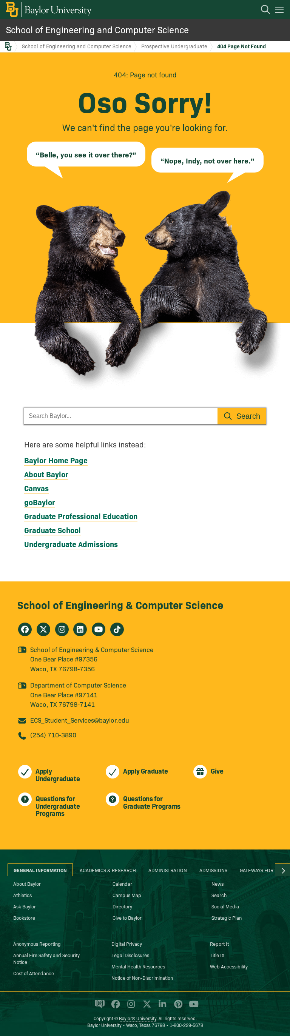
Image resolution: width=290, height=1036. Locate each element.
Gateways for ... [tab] (259, 869)
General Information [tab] (40, 869)
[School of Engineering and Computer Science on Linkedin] (80, 629)
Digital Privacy (126, 943)
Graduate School (52, 529)
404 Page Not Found (241, 46)
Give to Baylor (127, 917)
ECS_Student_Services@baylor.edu (79, 719)
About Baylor (46, 474)
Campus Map (127, 894)
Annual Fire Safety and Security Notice (46, 958)
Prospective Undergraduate (174, 46)
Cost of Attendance (33, 973)
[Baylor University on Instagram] (129, 1007)
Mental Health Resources (138, 966)
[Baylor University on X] (145, 1007)
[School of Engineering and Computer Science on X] (43, 629)
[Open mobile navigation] (280, 11)
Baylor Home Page (56, 460)
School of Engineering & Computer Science (120, 604)
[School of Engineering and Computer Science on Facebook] (24, 629)
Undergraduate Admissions (71, 543)
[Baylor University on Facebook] (114, 1007)
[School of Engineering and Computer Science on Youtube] (98, 629)
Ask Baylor (24, 906)
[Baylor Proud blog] (98, 1007)
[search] (261, 10)
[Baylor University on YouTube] (192, 1007)
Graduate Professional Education (80, 515)
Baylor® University (137, 1018)
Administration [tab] (167, 869)
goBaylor (39, 501)
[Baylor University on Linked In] (161, 1007)
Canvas (36, 488)
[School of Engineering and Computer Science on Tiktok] (117, 629)
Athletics (22, 894)
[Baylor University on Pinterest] (177, 1007)
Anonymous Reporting (37, 943)
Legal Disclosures (130, 954)
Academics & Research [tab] (108, 869)
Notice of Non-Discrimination (142, 977)
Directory (122, 906)
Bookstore (24, 917)
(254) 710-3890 (53, 734)
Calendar (122, 883)
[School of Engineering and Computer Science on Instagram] (61, 629)
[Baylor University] (48, 9)
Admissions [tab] (213, 869)
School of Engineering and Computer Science (97, 29)
